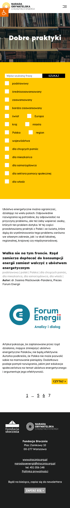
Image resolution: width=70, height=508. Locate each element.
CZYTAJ (58, 381)
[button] (4, 12)
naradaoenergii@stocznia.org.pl (35, 463)
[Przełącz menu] (65, 7)
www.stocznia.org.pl (35, 459)
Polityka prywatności (35, 471)
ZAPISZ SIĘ (34, 490)
